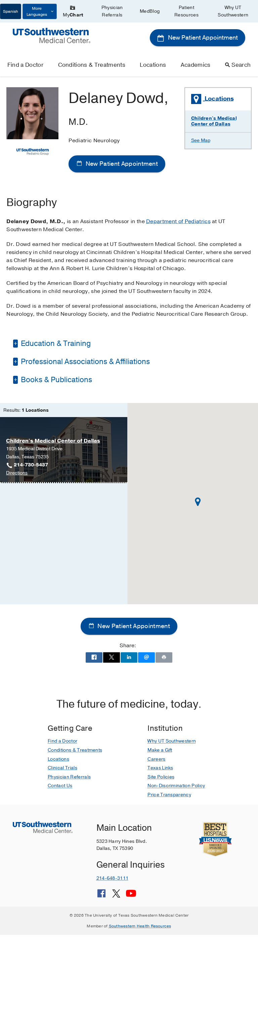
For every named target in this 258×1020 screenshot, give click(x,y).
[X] (116, 896)
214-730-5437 (31, 465)
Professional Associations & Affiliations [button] (84, 362)
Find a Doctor (25, 65)
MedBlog (150, 11)
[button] (198, 502)
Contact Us (60, 785)
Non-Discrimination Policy (176, 785)
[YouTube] (131, 896)
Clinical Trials (62, 768)
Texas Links (160, 768)
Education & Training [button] (55, 344)
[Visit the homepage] (51, 35)
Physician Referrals (112, 11)
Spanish (10, 11)
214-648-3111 (112, 878)
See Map (201, 140)
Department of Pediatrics (178, 221)
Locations (153, 65)
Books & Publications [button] (55, 380)
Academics (196, 65)
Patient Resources (186, 11)
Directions (17, 473)
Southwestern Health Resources (140, 926)
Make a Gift (159, 750)
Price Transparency (169, 795)
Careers (156, 759)
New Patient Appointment (202, 38)
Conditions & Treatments (91, 65)
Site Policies (160, 777)
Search (241, 65)
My (73, 15)
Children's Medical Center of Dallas (214, 121)
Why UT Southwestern (233, 11)
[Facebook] (101, 896)
